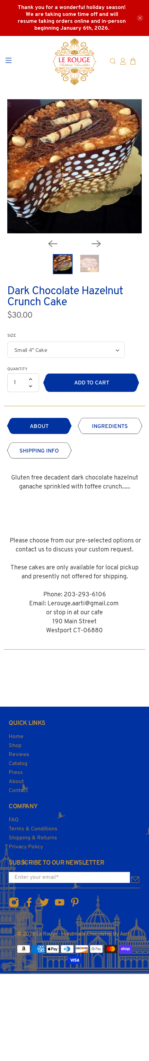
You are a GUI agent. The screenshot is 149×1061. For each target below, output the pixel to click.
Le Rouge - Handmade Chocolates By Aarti (83, 934)
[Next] (96, 244)
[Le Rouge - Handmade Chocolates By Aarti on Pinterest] (75, 906)
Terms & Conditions (33, 829)
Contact (18, 790)
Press (16, 772)
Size (11, 336)
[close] (140, 18)
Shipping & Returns (33, 838)
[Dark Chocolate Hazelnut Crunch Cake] (74, 166)
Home (16, 736)
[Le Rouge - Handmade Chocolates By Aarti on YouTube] (59, 906)
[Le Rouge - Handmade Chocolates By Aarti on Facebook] (29, 906)
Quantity (17, 369)
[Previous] (52, 244)
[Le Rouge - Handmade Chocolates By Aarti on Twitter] (44, 906)
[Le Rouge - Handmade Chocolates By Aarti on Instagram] (14, 906)
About (16, 781)
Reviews (19, 754)
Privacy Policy (26, 847)
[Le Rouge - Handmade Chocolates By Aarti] (74, 61)
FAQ (14, 820)
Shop (15, 745)
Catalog (18, 763)
